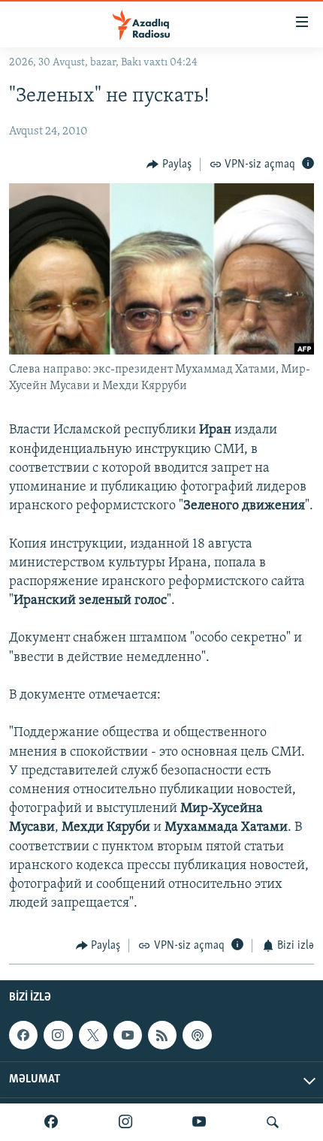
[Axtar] (272, 1122)
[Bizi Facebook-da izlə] (51, 1122)
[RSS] (162, 1035)
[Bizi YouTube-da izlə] (199, 1122)
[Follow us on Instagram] (58, 1035)
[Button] (169, 164)
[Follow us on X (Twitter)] (93, 1035)
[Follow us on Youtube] (127, 1035)
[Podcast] (197, 1035)
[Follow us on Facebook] (23, 1035)
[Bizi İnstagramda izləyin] (125, 1122)
